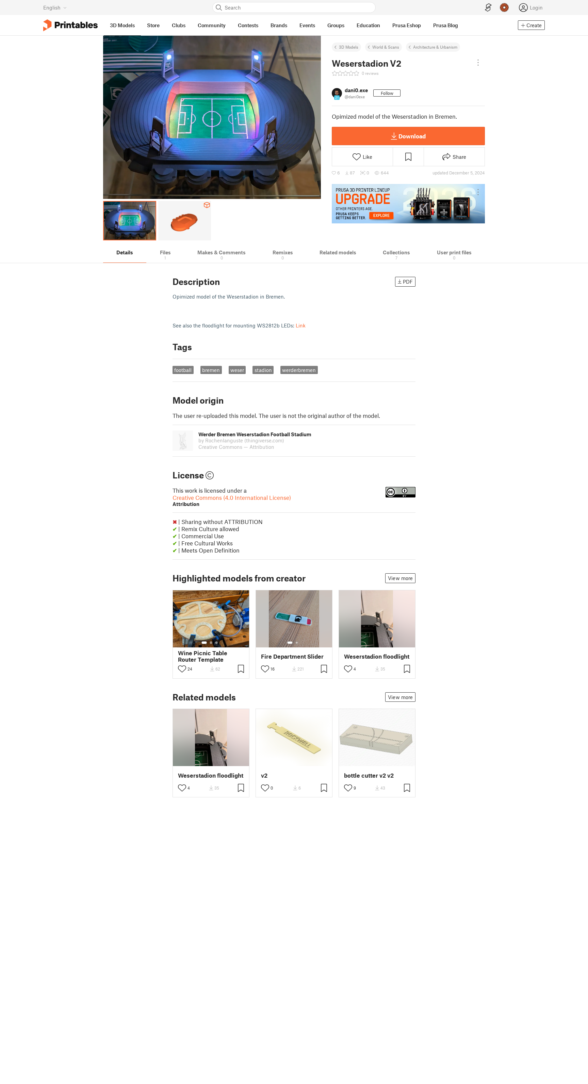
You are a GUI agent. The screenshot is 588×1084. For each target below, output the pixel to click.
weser (237, 370)
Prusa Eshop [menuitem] (406, 25)
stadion (263, 370)
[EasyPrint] (488, 8)
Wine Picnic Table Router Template (202, 656)
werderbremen (299, 370)
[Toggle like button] (182, 669)
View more (400, 578)
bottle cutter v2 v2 (369, 775)
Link (301, 325)
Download (412, 136)
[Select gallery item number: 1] (204, 642)
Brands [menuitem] (279, 25)
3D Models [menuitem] (122, 25)
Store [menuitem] (153, 25)
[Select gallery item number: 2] (211, 642)
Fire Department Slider (292, 656)
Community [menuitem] (212, 25)
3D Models (348, 47)
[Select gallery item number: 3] (216, 642)
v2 (264, 775)
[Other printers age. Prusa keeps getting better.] (408, 203)
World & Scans (385, 47)
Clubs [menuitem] (178, 25)
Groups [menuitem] (335, 25)
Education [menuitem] (368, 25)
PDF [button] (408, 281)
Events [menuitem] (307, 25)
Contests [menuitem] (248, 25)
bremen (211, 370)
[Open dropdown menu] (478, 62)
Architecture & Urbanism (435, 47)
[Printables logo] (70, 25)
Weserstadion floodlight (376, 656)
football (183, 370)
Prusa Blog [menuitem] (445, 25)
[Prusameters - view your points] (504, 7)
